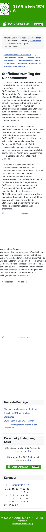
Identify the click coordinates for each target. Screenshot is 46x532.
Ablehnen (22, 282)
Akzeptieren (7, 282)
